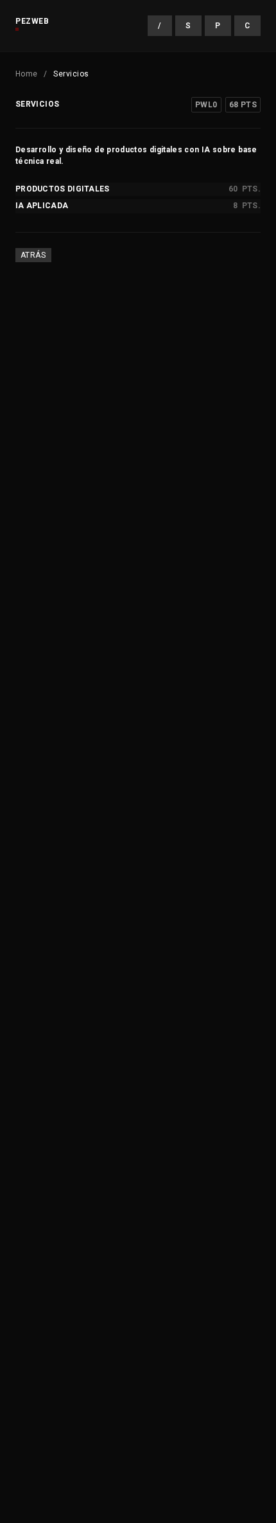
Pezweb (32, 21)
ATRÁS (33, 255)
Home (26, 73)
